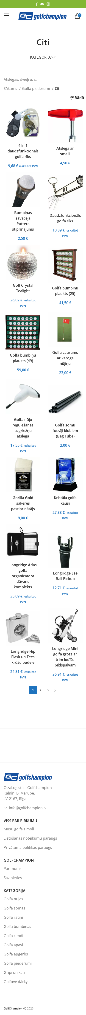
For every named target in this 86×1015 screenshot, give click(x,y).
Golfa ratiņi (13, 917)
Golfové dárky (16, 981)
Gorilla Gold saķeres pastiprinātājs (23, 503)
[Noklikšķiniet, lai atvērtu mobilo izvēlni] (6, 15)
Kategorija (40, 57)
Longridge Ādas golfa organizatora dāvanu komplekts (23, 575)
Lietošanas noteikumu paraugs (30, 838)
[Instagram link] (48, 4)
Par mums (13, 868)
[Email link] (42, 4)
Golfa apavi (13, 944)
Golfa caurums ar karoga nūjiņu (65, 358)
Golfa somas (14, 908)
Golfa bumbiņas (17, 926)
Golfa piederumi (36, 88)
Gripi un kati (14, 972)
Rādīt (79, 97)
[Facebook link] (37, 4)
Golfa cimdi (13, 935)
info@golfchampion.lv (27, 807)
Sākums (11, 88)
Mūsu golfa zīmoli (19, 829)
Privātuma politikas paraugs (28, 847)
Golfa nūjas (13, 898)
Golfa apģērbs (16, 954)
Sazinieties (13, 877)
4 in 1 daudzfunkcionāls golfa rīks (23, 151)
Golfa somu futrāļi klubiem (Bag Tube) (65, 431)
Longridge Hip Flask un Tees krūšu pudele (23, 657)
